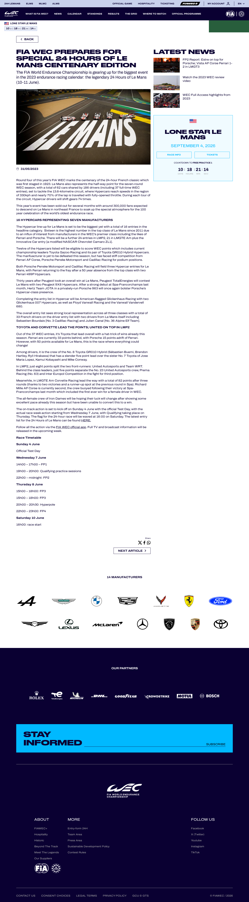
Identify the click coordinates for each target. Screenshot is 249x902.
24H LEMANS (12, 3)
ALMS (55, 3)
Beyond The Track (46, 846)
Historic (39, 840)
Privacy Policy (115, 896)
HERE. (86, 420)
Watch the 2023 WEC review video (203, 78)
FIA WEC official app (71, 427)
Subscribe (215, 744)
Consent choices (55, 896)
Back (29, 39)
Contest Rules (77, 852)
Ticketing (167, 3)
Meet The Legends (46, 852)
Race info (174, 154)
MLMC (42, 3)
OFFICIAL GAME (122, 3)
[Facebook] (144, 542)
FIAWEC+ (40, 828)
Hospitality (146, 3)
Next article (130, 550)
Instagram (197, 846)
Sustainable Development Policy (89, 846)
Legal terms (86, 896)
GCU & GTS (140, 896)
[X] (140, 542)
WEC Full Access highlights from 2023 (206, 96)
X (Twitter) (197, 834)
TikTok (195, 852)
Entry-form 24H (78, 828)
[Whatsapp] (149, 542)
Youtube (196, 840)
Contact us (25, 896)
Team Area (75, 834)
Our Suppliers (43, 858)
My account (216, 3)
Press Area (75, 840)
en (239, 3)
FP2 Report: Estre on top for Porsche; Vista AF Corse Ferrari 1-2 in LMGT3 (207, 63)
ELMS (29, 3)
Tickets (212, 154)
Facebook (197, 828)
